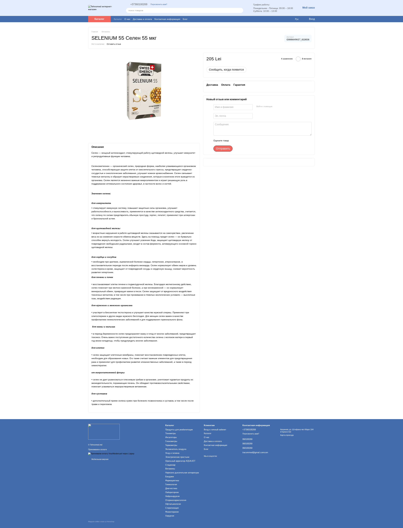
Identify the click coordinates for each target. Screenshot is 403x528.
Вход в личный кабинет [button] (215, 429)
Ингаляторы (171, 437)
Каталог (118, 19)
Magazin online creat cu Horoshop (101, 521)
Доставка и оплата (142, 19)
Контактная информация (167, 19)
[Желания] (284, 19)
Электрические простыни (177, 457)
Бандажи (169, 476)
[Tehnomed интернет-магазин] (104, 432)
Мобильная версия (99, 459)
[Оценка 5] (254, 140)
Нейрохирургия (172, 496)
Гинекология (171, 484)
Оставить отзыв (114, 44)
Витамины (170, 468)
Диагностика (171, 488)
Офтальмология (173, 504)
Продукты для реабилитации (179, 429)
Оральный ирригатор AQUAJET (180, 461)
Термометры (171, 445)
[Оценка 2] (239, 140)
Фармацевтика (172, 480)
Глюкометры (171, 441)
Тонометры (170, 433)
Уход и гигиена (172, 453)
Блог (185, 19)
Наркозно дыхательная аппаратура (182, 472)
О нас (127, 19)
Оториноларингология (175, 500)
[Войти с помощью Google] (276, 107)
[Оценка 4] (249, 140)
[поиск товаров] (240, 10)
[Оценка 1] (234, 140)
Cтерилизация (172, 508)
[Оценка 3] (244, 140)
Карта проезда (287, 435)
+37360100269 (138, 4)
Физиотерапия (172, 512)
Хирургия (169, 516)
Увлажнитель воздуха (175, 449)
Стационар (170, 465)
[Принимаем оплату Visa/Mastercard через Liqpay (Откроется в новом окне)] (111, 454)
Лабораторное (172, 492)
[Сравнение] (290, 19)
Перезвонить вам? (158, 4)
